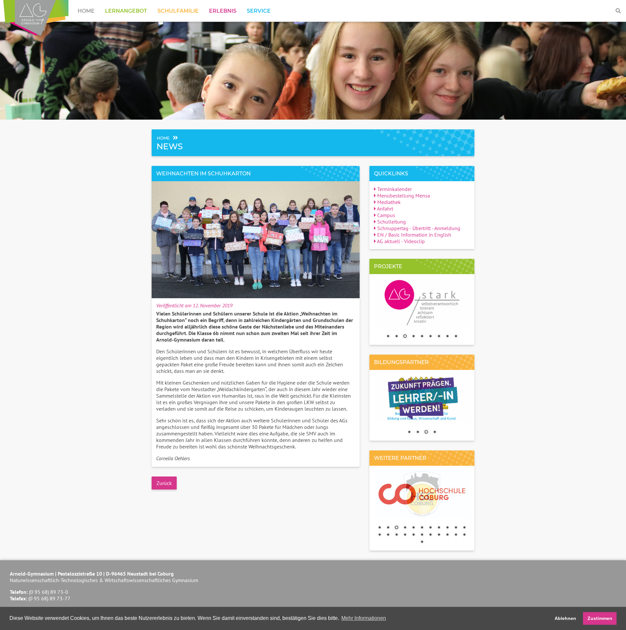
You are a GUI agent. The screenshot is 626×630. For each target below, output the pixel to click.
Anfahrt (384, 208)
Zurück (164, 483)
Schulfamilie (178, 11)
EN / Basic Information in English (413, 234)
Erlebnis (222, 11)
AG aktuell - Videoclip (400, 241)
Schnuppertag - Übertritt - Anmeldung (418, 228)
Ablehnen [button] (565, 618)
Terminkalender (394, 189)
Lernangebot (126, 11)
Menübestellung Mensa (403, 195)
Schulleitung (391, 221)
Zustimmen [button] (600, 618)
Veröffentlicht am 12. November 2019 (194, 305)
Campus (385, 215)
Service (259, 11)
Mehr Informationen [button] (363, 618)
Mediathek (388, 202)
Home (86, 11)
